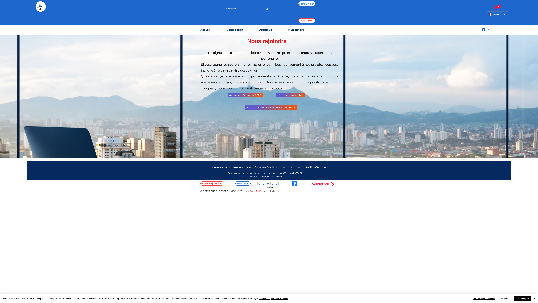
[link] (497, 7)
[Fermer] (534, 298)
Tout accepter (523, 298)
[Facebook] (294, 183)
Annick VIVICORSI (296, 173)
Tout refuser (504, 298)
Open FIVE (255, 191)
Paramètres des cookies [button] (484, 298)
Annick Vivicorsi (272, 191)
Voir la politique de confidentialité (273, 298)
